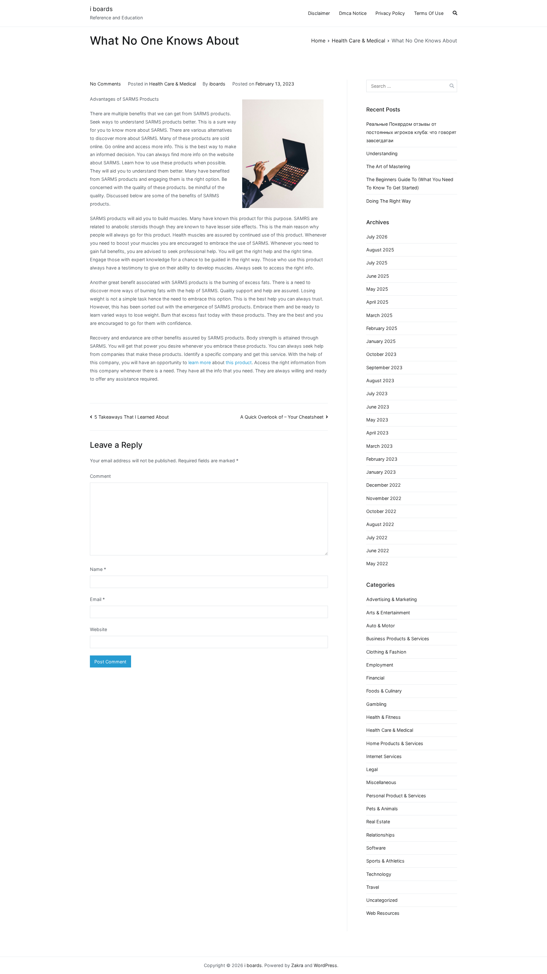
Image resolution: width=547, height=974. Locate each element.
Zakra (297, 965)
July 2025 (376, 262)
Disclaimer (319, 13)
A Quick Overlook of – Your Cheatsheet (282, 417)
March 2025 (379, 315)
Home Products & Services (394, 743)
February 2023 (381, 459)
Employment (379, 664)
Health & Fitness (383, 717)
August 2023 (380, 380)
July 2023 (376, 393)
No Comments (105, 83)
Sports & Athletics (385, 860)
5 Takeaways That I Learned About (131, 417)
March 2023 (379, 446)
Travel (372, 887)
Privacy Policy (390, 13)
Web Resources (382, 913)
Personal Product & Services (396, 795)
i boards (101, 9)
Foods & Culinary (384, 690)
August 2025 (380, 249)
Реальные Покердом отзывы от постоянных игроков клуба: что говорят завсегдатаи (411, 132)
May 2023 (377, 419)
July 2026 (376, 236)
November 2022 (383, 498)
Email (97, 599)
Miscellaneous (381, 782)
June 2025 (377, 276)
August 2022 (380, 524)
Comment (100, 476)
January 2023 (381, 472)
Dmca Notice (353, 13)
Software (376, 848)
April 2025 (377, 302)
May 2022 (377, 563)
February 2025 (381, 328)
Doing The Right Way (388, 201)
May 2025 (377, 289)
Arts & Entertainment (388, 612)
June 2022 (377, 550)
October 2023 (381, 354)
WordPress (325, 965)
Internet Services (384, 756)
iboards (217, 83)
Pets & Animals (382, 808)
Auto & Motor (380, 625)
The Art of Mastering (388, 166)
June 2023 (377, 406)
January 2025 (381, 341)
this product (239, 362)
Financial (375, 677)
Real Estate (378, 821)
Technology (378, 874)
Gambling (376, 704)
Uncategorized (382, 900)
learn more (200, 362)
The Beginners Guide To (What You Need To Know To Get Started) (409, 183)
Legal (372, 769)
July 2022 (376, 537)
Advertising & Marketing (391, 599)
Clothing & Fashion (386, 652)
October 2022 (381, 511)
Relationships (380, 835)
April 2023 (377, 432)
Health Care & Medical (172, 83)
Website (98, 629)
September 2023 (384, 367)
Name (98, 569)
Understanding (382, 153)
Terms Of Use (428, 13)
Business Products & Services (397, 638)
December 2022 (383, 485)
